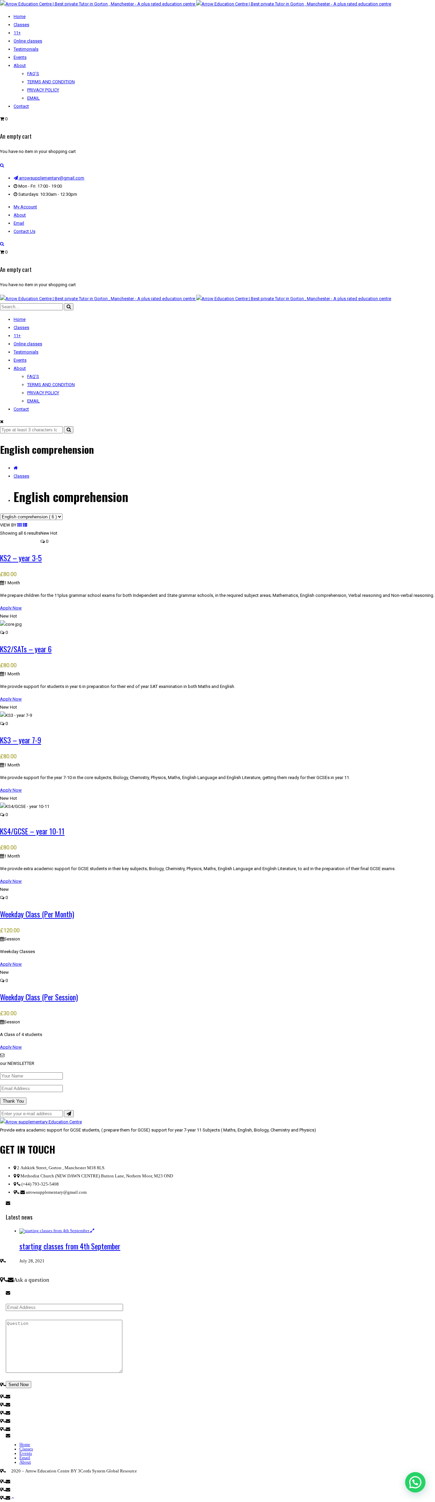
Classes (21, 476)
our (3, 1063)
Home (24, 1444)
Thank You (13, 1101)
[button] (415, 1482)
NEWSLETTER (20, 1063)
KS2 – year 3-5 (21, 557)
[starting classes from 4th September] (54, 1230)
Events (25, 1453)
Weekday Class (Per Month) (37, 914)
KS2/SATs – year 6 (26, 648)
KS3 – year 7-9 (20, 740)
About (20, 215)
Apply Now (11, 607)
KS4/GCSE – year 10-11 (32, 831)
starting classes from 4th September (69, 1246)
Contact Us (24, 231)
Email (19, 223)
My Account (25, 206)
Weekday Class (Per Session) (39, 996)
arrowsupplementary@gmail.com (51, 177)
